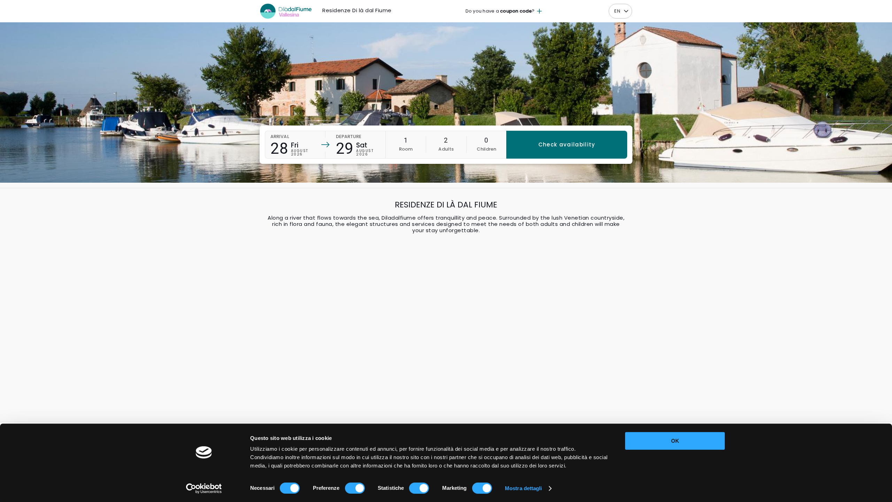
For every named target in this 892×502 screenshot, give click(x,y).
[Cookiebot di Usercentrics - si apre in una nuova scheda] (204, 488)
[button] (626, 11)
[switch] (355, 488)
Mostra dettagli (523, 488)
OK (675, 441)
